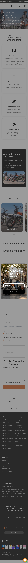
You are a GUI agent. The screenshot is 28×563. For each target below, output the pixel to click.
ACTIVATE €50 (14, 292)
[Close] (25, 266)
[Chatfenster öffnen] (25, 560)
